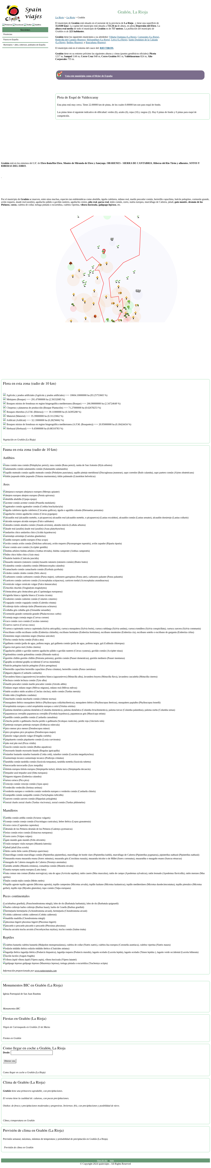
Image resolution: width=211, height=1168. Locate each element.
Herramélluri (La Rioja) (98, 39)
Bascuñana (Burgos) (96, 42)
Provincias (7, 34)
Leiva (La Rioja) (119, 39)
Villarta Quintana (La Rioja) (122, 37)
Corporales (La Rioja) (148, 37)
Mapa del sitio (102, 1160)
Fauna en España (10, 40)
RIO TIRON (106, 48)
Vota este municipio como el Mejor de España (88, 76)
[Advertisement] (133, 3)
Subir (112, 1160)
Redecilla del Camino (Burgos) (70, 39)
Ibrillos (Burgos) (75, 42)
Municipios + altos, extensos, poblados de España (24, 45)
